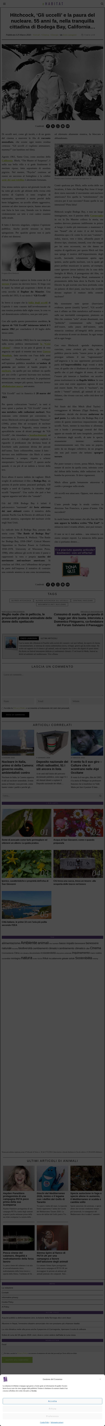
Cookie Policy (44, 1422)
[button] (101, 1379)
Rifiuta (52, 1409)
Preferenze (52, 1416)
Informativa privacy (57, 1422)
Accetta (52, 1401)
